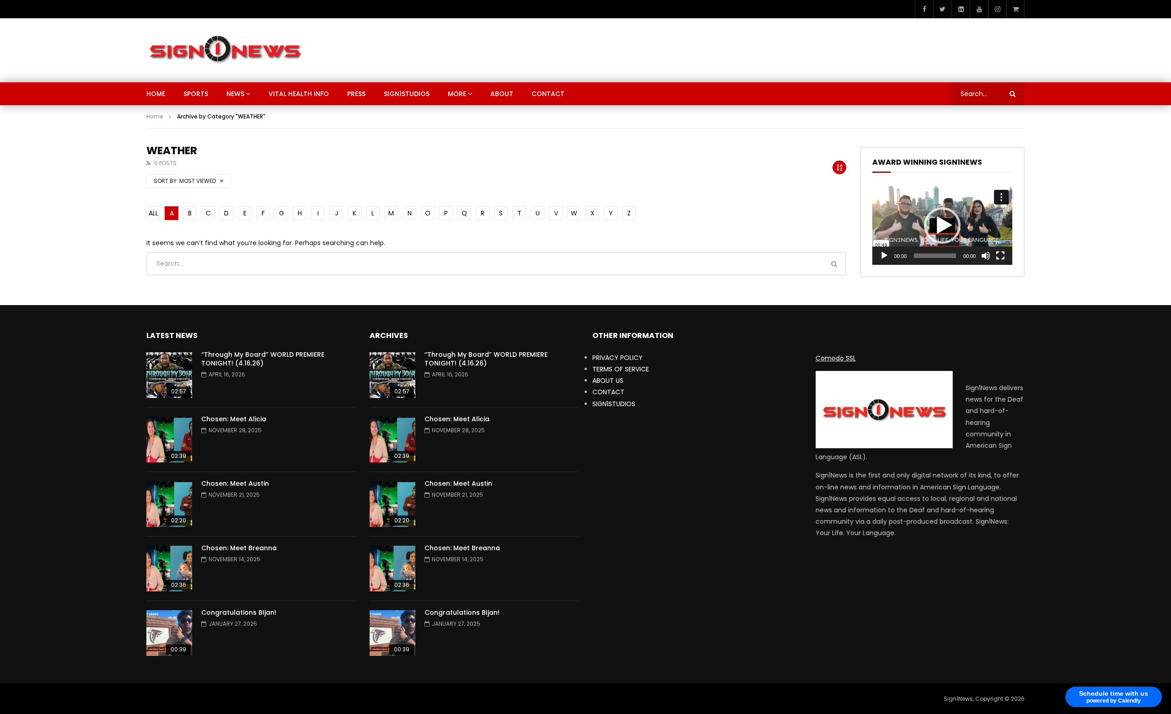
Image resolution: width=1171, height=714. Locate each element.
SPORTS (195, 93)
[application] (942, 225)
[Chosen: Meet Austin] (169, 504)
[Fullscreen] (1000, 255)
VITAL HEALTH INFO (299, 93)
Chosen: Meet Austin (235, 483)
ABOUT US (607, 380)
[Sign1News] (224, 50)
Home (154, 116)
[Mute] (985, 255)
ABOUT (501, 93)
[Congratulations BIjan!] (169, 633)
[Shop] (1015, 9)
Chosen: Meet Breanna (239, 548)
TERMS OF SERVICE (620, 369)
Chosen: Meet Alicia (233, 419)
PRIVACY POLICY (617, 357)
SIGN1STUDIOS (407, 93)
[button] (942, 225)
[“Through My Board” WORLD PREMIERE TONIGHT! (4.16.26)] (169, 375)
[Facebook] (924, 9)
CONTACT (548, 93)
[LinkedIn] (960, 9)
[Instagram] (997, 9)
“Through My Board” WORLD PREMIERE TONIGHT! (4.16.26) (262, 359)
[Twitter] (942, 9)
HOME (155, 93)
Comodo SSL (836, 358)
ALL (153, 213)
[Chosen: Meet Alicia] (169, 439)
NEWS (235, 93)
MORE (457, 93)
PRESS (356, 93)
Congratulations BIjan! (238, 612)
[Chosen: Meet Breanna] (169, 568)
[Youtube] (979, 9)
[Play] (884, 255)
